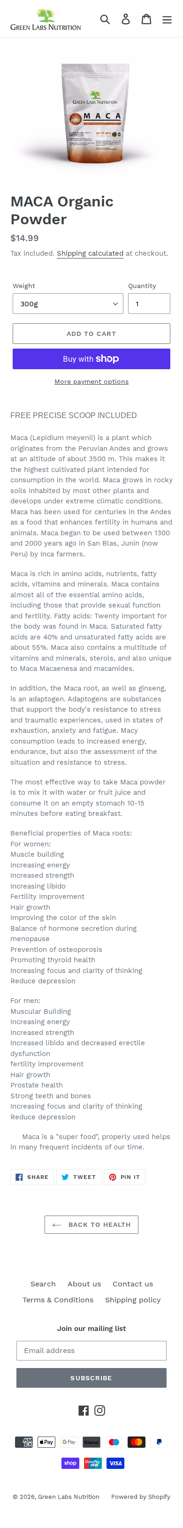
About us (84, 1283)
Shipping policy (133, 1299)
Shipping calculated (90, 253)
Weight (24, 285)
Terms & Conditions (58, 1299)
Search (43, 1283)
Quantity (142, 285)
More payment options (91, 381)
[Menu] (167, 18)
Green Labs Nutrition (68, 1496)
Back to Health (98, 1224)
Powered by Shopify (140, 1496)
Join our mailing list (91, 1328)
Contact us (133, 1283)
